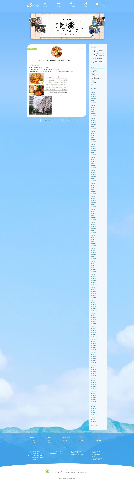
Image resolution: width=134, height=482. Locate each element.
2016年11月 (94, 334)
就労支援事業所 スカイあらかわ (78, 454)
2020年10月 (94, 243)
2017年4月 (93, 326)
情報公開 (33, 442)
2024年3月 (93, 155)
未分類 (93, 80)
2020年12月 (94, 239)
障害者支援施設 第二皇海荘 (36, 453)
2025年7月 (93, 120)
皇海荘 (93, 81)
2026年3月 (93, 103)
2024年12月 (94, 135)
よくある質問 (72, 6)
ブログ (104, 7)
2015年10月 (94, 354)
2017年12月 (94, 308)
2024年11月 (94, 137)
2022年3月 (93, 207)
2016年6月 (93, 345)
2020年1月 (93, 263)
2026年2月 (93, 105)
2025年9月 (93, 116)
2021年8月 (93, 222)
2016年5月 (93, 347)
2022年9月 (93, 194)
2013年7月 (93, 395)
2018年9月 (93, 289)
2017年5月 (93, 324)
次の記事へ (69, 120)
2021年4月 (93, 230)
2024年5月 (93, 150)
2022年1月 (93, 211)
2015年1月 (93, 367)
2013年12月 (94, 386)
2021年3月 (93, 233)
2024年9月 (93, 142)
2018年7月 (93, 293)
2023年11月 (94, 163)
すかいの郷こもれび (96, 74)
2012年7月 (93, 421)
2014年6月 (93, 376)
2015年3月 (93, 365)
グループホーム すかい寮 (55, 451)
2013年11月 (94, 389)
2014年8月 (93, 371)
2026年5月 (93, 98)
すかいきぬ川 (94, 71)
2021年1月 (93, 237)
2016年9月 (93, 339)
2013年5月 (93, 399)
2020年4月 (93, 256)
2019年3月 (93, 282)
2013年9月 (93, 391)
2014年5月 (93, 378)
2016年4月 (93, 350)
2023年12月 (94, 161)
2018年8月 (93, 291)
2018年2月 (93, 304)
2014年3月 (93, 380)
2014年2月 (93, 382)
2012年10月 (94, 415)
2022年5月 (93, 202)
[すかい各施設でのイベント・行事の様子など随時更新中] (67, 26)
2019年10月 (94, 269)
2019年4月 (93, 280)
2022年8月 (93, 196)
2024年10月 (94, 139)
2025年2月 (93, 131)
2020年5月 (93, 254)
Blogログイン (94, 425)
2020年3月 (93, 259)
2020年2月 (93, 261)
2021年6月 (93, 226)
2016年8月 (93, 341)
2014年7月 (93, 373)
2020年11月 (94, 241)
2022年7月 (93, 198)
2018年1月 (93, 306)
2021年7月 (93, 224)
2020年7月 (93, 250)
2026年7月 (93, 94)
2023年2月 (93, 183)
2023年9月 (93, 168)
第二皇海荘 (94, 82)
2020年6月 (93, 252)
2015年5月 (93, 360)
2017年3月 (93, 328)
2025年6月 (93, 122)
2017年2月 (93, 330)
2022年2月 (93, 209)
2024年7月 (93, 146)
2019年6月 (93, 276)
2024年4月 (93, 152)
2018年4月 (93, 300)
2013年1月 (93, 408)
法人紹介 (33, 440)
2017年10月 (94, 313)
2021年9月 (93, 220)
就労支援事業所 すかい (55, 453)
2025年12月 (94, 109)
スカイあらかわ (95, 70)
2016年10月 (94, 337)
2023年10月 (94, 165)
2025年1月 (93, 133)
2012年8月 (93, 419)
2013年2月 (93, 406)
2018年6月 (93, 295)
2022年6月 (93, 200)
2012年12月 (94, 410)
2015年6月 (93, 358)
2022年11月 (94, 189)
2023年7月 (93, 172)
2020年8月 (93, 248)
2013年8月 (93, 393)
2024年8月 (93, 144)
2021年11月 (94, 215)
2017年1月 (93, 332)
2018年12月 (94, 285)
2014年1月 (93, 384)
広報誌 (81, 440)
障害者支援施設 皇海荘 (35, 451)
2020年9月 (93, 246)
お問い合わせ (105, 2)
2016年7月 (93, 343)
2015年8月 (93, 356)
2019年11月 (94, 267)
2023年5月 (93, 176)
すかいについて (45, 6)
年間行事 (49, 442)
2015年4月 (93, 363)
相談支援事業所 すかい (35, 459)
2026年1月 (93, 107)
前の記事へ (47, 120)
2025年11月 (94, 111)
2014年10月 (94, 369)
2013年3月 (93, 404)
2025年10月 (94, 113)
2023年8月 (93, 170)
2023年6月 (93, 174)
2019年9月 (93, 272)
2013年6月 (93, 397)
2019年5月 (93, 278)
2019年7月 (93, 274)
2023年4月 (93, 178)
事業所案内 (59, 6)
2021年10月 (94, 217)
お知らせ (97, 6)
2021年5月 (93, 228)
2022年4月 (93, 204)
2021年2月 (93, 235)
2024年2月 (93, 157)
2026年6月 (93, 96)
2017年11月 (94, 311)
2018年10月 (94, 287)
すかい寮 (93, 75)
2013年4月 (93, 402)
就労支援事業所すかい (96, 78)
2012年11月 (94, 412)
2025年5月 (93, 124)
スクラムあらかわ (95, 77)
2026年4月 (93, 100)
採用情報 (85, 6)
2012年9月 (93, 417)
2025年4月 (93, 126)
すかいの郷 (94, 73)
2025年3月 (93, 129)
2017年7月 (93, 319)
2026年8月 (93, 92)
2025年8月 (93, 118)
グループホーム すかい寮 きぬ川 (37, 455)
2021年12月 (94, 213)
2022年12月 (94, 187)
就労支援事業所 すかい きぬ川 (36, 457)
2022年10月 (94, 191)
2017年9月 (93, 315)
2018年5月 (93, 298)
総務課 (93, 84)
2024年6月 (93, 148)
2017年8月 (93, 317)
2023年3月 (93, 181)
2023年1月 (93, 185)
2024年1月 (93, 159)
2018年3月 (93, 302)
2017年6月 (93, 321)
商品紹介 (49, 440)
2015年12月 (94, 352)
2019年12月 (94, 265)
